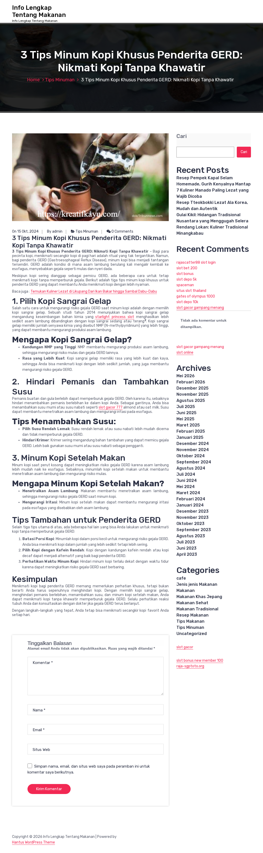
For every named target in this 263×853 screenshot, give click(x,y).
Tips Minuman (59, 80)
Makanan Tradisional (197, 609)
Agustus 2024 (190, 468)
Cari (181, 136)
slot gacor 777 (111, 407)
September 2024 (193, 462)
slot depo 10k (187, 302)
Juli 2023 (185, 542)
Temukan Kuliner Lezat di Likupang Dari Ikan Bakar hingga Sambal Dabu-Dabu (94, 291)
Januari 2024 (190, 505)
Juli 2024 (185, 474)
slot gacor (184, 647)
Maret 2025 (188, 425)
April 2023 (186, 554)
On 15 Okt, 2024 (25, 231)
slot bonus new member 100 (199, 660)
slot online (184, 352)
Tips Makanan (190, 621)
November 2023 (192, 517)
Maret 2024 (188, 492)
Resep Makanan (192, 615)
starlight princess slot (114, 317)
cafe (181, 578)
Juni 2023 (186, 548)
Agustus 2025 (190, 400)
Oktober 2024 (190, 455)
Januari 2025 (189, 437)
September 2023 (193, 529)
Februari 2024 (190, 499)
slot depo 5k (186, 279)
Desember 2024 (192, 443)
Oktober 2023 (190, 523)
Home (33, 80)
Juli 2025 (185, 406)
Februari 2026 (190, 382)
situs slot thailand (191, 291)
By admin (54, 231)
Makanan (185, 590)
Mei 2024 (185, 486)
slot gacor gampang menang (200, 307)
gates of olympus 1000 (195, 296)
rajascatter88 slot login (196, 262)
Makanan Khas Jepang (199, 596)
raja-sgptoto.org (190, 666)
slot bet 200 (186, 268)
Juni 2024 (186, 480)
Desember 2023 (192, 511)
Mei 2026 (185, 375)
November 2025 (192, 394)
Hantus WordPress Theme (33, 842)
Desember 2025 (192, 388)
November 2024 (192, 449)
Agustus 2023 (190, 535)
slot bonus (185, 274)
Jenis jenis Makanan (196, 584)
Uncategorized (191, 633)
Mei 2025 (185, 418)
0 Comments (122, 231)
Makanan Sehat (192, 602)
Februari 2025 (190, 431)
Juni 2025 (186, 412)
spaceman (185, 285)
